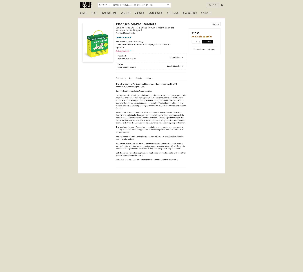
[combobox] (104, 5)
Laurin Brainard (123, 37)
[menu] (151, 13)
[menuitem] (83, 13)
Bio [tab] (130, 78)
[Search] (168, 5)
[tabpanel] (151, 125)
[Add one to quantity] (199, 41)
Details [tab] (139, 78)
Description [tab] (121, 78)
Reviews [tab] (149, 78)
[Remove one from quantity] (193, 41)
